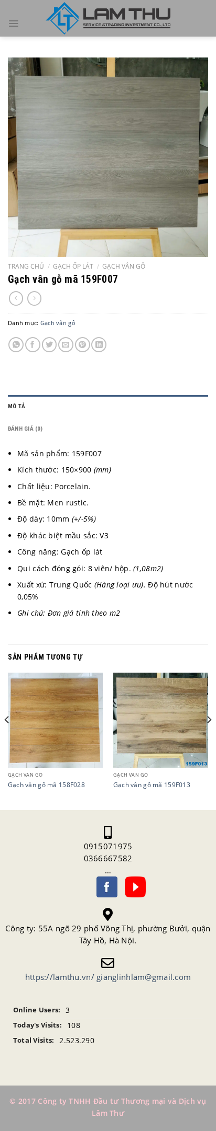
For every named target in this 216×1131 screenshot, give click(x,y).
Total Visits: (34, 1040)
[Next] (208, 740)
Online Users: (37, 1010)
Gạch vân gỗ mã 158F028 (46, 785)
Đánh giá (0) (25, 428)
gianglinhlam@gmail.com (143, 977)
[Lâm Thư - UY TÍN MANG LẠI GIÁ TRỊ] (108, 18)
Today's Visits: (37, 1025)
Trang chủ (26, 266)
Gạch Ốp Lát (73, 266)
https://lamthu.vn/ (59, 977)
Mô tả (16, 406)
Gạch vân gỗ (123, 266)
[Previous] (7, 740)
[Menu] (13, 23)
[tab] (108, 406)
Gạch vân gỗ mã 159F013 (151, 785)
